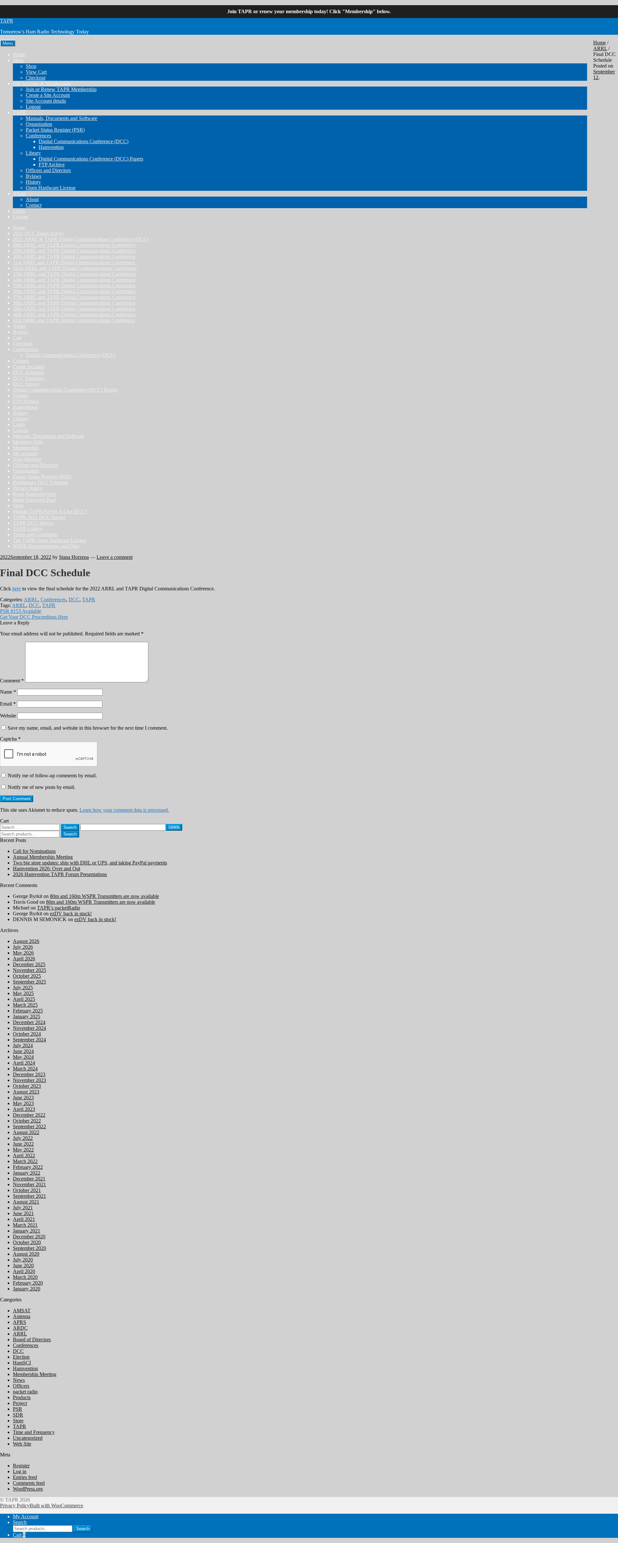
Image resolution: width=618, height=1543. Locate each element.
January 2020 (26, 1288)
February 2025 (28, 1010)
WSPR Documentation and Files (46, 546)
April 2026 (24, 958)
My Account (25, 1516)
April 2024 (24, 1063)
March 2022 (25, 1161)
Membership (25, 447)
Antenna (21, 1316)
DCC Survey (26, 384)
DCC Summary (29, 378)
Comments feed (29, 1483)
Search (70, 834)
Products (22, 1397)
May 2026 (23, 953)
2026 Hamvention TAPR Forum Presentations (60, 874)
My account (25, 453)
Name (8, 692)
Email (8, 704)
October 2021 (27, 1190)
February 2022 (28, 1167)
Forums (20, 395)
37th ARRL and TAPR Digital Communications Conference (74, 297)
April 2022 (24, 1155)
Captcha (10, 739)
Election (21, 1357)
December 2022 (29, 1115)
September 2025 (29, 981)
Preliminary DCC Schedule (41, 482)
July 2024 (23, 1045)
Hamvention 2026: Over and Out (46, 868)
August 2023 (26, 1092)
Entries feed (25, 1477)
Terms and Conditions (35, 534)
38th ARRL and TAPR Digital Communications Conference (74, 303)
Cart (17, 337)
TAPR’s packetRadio (58, 907)
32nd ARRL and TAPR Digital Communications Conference (75, 268)
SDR (18, 1415)
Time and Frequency (34, 1432)
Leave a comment (115, 557)
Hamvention (51, 147)
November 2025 (29, 970)
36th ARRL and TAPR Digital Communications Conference (74, 291)
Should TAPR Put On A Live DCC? (50, 511)
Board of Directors (32, 1339)
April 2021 (24, 1219)
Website (8, 715)
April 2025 (24, 999)
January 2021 (26, 1230)
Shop (18, 60)
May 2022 (23, 1149)
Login (19, 211)
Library (33, 153)
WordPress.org (28, 1489)
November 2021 (29, 1184)
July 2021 (23, 1207)
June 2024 (23, 1051)
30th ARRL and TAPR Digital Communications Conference (74, 256)
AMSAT (22, 1310)
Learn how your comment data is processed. (124, 810)
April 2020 (24, 1271)
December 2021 (29, 1178)
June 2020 (23, 1265)
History (33, 182)
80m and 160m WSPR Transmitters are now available (104, 896)
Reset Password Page (34, 500)
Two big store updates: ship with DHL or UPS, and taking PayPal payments (90, 862)
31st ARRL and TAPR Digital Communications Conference (74, 262)
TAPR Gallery (27, 528)
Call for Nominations (34, 851)
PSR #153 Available (20, 611)
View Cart (36, 72)
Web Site (22, 1443)
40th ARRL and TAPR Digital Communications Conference (74, 314)
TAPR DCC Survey (33, 523)
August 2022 (26, 1132)
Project (20, 1403)
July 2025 (23, 987)
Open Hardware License (51, 187)
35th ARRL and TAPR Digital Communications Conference (74, 285)
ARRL (600, 48)
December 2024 (29, 1022)
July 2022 (23, 1138)
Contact (34, 205)
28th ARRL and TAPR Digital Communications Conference (74, 245)
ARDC (20, 1328)
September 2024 (29, 1039)
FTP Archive (52, 164)
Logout (33, 106)
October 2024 (27, 1034)
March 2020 (25, 1277)
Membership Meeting (34, 1374)
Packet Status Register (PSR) (55, 130)
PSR (17, 1409)
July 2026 (23, 947)
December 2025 (29, 964)
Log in (19, 1471)
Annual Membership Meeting (43, 857)
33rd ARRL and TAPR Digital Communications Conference (74, 274)
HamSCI (22, 1362)
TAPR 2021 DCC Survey (39, 517)
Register (21, 1465)
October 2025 (27, 976)
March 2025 (25, 1005)
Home (19, 54)
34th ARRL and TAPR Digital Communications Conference (74, 279)
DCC (74, 599)
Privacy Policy (27, 488)
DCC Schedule (28, 372)
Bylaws (33, 176)
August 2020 (26, 1254)
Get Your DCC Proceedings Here (34, 617)
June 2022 (23, 1144)
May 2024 (23, 1057)
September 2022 (29, 1126)
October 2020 (27, 1242)
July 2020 (23, 1259)
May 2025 (23, 993)
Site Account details (46, 101)
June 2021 (23, 1213)
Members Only (28, 442)
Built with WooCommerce (56, 1505)
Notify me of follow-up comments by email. (52, 775)
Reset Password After (35, 494)
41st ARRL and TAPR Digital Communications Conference (74, 320)
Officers (21, 1386)
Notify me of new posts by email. (41, 787)
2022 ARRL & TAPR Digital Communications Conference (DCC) (81, 239)
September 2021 (29, 1196)
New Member (27, 459)
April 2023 (24, 1109)
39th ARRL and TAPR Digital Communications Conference (74, 308)
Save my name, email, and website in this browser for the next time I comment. (88, 728)
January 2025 (26, 1016)
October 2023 (27, 1086)
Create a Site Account (48, 95)
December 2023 (29, 1074)
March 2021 (25, 1225)
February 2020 (28, 1283)
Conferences (38, 135)
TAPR (6, 20)
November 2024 (29, 1028)
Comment (12, 680)
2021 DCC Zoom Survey (39, 233)
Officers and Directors (48, 170)
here (16, 588)
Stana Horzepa (74, 557)
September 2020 (29, 1248)
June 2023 (23, 1097)
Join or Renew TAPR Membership (61, 89)
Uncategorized (27, 1438)
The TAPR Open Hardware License (50, 540)
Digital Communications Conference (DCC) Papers (91, 159)
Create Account (28, 366)
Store (18, 1420)
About (19, 193)
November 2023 (29, 1080)
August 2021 (26, 1202)
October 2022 (27, 1120)
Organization (39, 124)
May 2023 (23, 1103)
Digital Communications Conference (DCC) (83, 141)
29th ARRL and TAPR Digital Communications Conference (74, 251)
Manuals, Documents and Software (61, 118)
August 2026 (26, 941)
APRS (19, 1322)
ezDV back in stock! (71, 913)
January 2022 (26, 1173)
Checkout (35, 77)
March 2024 (25, 1068)
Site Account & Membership (42, 83)
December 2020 (29, 1236)
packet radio (25, 1391)
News (19, 1380)
